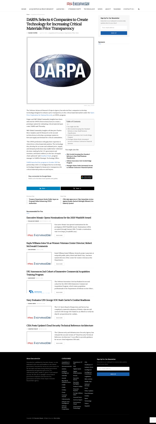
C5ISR (63, 387)
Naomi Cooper (32, 33)
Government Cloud (77, 403)
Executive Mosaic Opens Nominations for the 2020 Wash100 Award (59, 217)
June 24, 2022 (43, 329)
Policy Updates (89, 391)
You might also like (73, 126)
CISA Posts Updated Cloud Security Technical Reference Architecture (60, 325)
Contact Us (129, 9)
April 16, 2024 (43, 33)
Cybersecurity (74, 9)
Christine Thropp (33, 329)
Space (86, 398)
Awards (64, 378)
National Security (87, 385)
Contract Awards (64, 395)
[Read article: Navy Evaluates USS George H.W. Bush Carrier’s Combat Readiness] (39, 312)
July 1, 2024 (40, 278)
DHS (74, 366)
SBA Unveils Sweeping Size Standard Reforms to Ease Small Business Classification (79, 131)
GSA (86, 362)
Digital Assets (77, 369)
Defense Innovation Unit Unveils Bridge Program (80, 136)
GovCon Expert (77, 400)
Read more (60, 235)
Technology (89, 9)
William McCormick (33, 221)
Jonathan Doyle (46, 156)
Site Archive (57, 418)
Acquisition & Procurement (41, 9)
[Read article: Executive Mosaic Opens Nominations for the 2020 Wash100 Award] (39, 229)
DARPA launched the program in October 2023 (42, 162)
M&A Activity (88, 379)
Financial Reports (76, 389)
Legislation (88, 376)
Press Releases (89, 393)
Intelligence (88, 370)
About (108, 9)
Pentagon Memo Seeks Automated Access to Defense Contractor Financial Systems (80, 141)
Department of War (69, 33)
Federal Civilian (77, 386)
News (100, 9)
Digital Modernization (77, 372)
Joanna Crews (32, 303)
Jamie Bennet (31, 278)
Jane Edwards (32, 249)
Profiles (87, 396)
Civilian (64, 390)
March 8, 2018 (41, 303)
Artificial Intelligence (65, 372)
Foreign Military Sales (78, 394)
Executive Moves (76, 379)
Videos (86, 403)
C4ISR (63, 385)
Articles (64, 369)
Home (23, 9)
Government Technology (77, 407)
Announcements (67, 366)
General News (77, 397)
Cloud (63, 392)
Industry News (89, 367)
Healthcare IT (89, 364)
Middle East (88, 381)
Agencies (60, 9)
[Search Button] (138, 9)
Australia (64, 375)
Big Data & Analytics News (66, 381)
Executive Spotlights (76, 383)
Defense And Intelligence (65, 402)
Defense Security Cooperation (65, 407)
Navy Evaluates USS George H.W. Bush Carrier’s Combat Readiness (58, 300)
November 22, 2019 (46, 221)
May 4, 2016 (40, 249)
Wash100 (117, 9)
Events (75, 375)
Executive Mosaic (38, 418)
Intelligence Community (88, 373)
